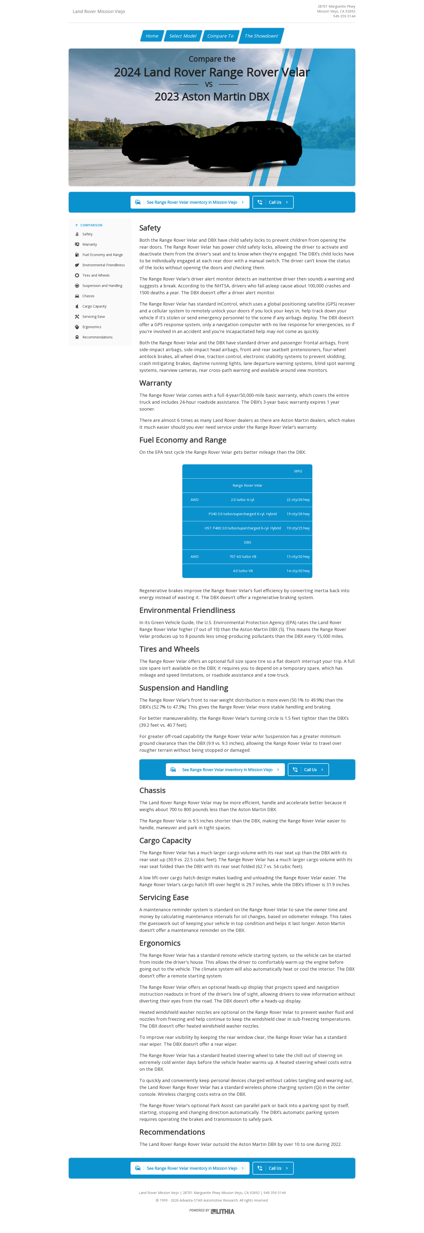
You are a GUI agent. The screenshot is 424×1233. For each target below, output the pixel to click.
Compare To (221, 36)
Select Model (183, 36)
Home (152, 36)
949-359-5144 (344, 16)
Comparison (91, 225)
